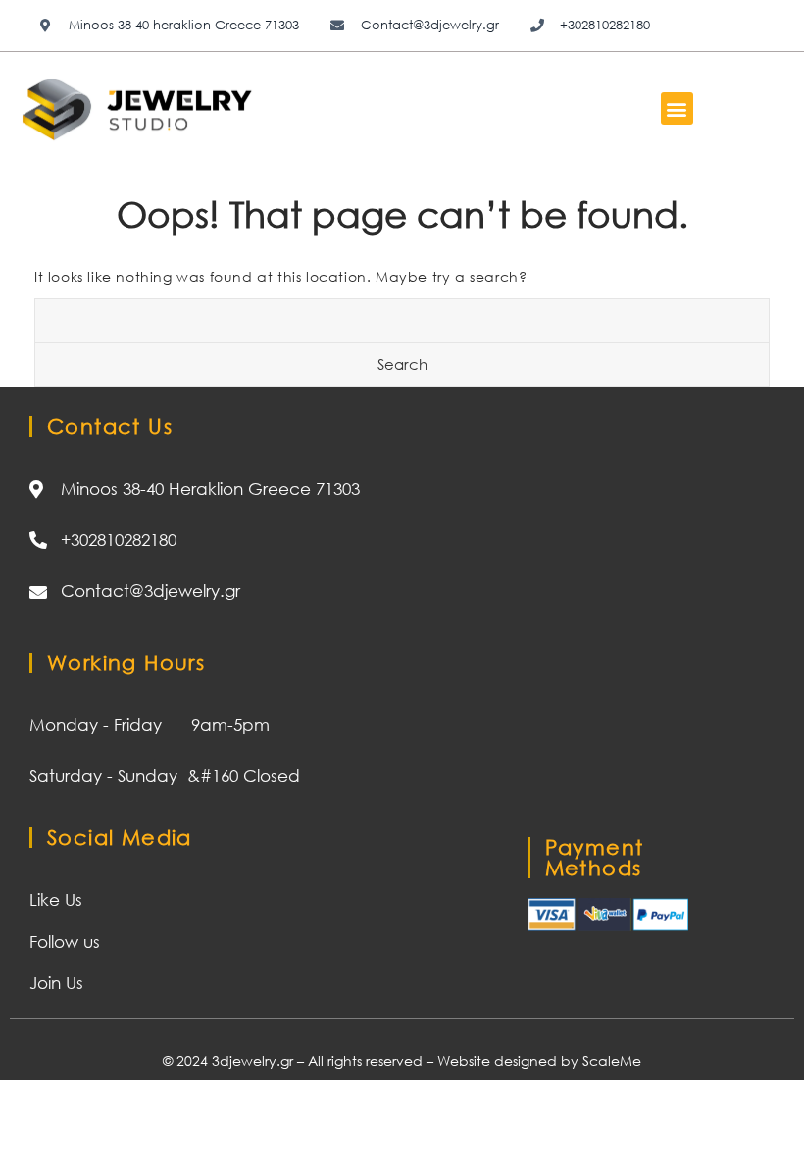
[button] (677, 108)
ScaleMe (611, 1060)
